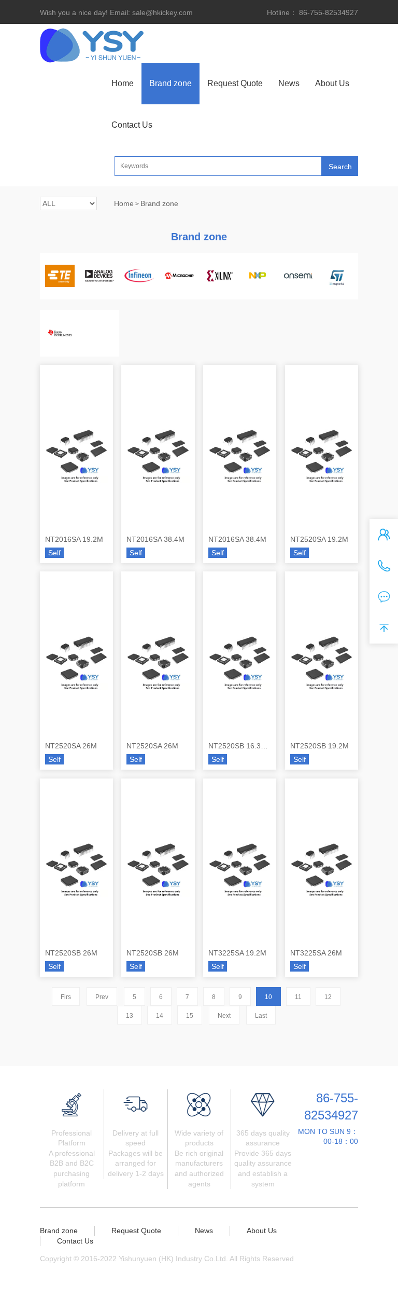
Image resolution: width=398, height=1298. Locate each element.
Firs (66, 997)
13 (129, 1015)
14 (159, 1015)
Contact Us (131, 124)
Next (224, 1015)
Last (261, 1015)
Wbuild (61, 1269)
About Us (332, 83)
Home (122, 83)
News (289, 83)
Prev (101, 997)
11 (298, 997)
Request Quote (235, 83)
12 (328, 997)
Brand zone (170, 83)
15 (189, 1015)
